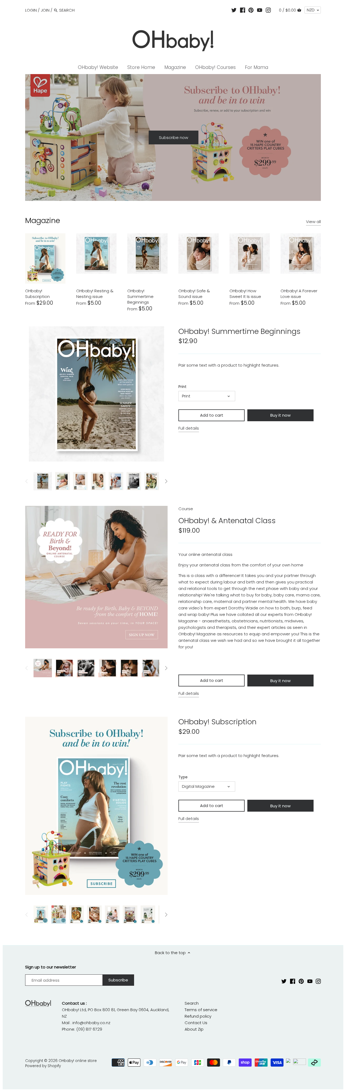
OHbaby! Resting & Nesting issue (95, 293)
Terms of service (201, 1010)
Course (185, 509)
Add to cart (211, 415)
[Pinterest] (251, 10)
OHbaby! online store (78, 1060)
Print (182, 387)
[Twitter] (234, 10)
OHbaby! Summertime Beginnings (140, 296)
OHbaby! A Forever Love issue (299, 293)
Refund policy (198, 1016)
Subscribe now (173, 137)
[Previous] (14, 137)
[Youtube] (259, 10)
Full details (188, 428)
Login (31, 10)
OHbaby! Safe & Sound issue (194, 293)
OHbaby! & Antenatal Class (227, 521)
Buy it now (280, 415)
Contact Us (196, 1022)
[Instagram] (268, 10)
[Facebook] (242, 10)
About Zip (194, 1029)
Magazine (42, 220)
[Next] (331, 137)
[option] (173, 137)
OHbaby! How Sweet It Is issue (245, 293)
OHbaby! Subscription (37, 293)
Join (45, 10)
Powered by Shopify (43, 1065)
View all (313, 221)
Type (183, 777)
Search (192, 1003)
